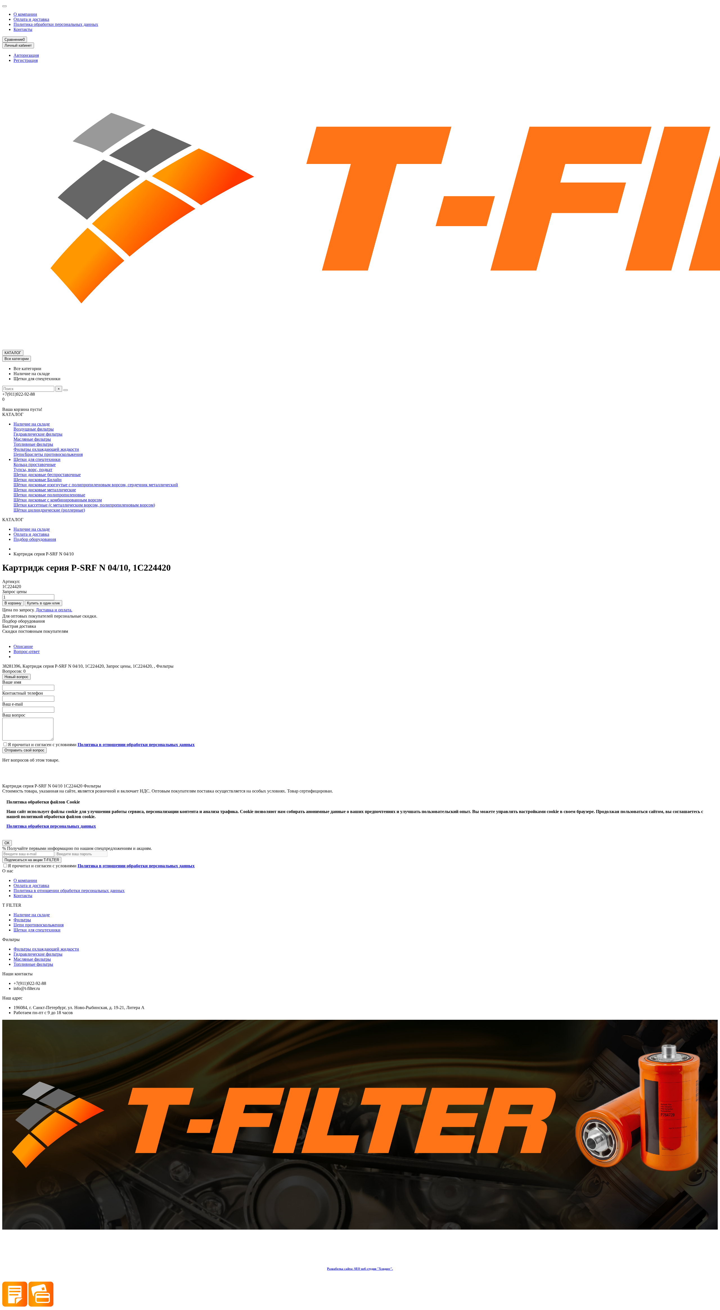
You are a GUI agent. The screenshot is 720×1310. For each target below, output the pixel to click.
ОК (7, 843)
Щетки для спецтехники (37, 459)
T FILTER (11, 905)
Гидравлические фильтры (38, 434)
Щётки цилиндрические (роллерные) (49, 510)
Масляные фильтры (32, 439)
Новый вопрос (16, 677)
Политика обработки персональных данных (56, 24)
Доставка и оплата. (54, 609)
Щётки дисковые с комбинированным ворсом (58, 500)
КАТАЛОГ (12, 353)
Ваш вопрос (13, 715)
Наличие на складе (32, 424)
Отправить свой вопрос (24, 750)
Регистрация (26, 60)
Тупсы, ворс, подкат (33, 469)
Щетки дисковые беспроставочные (47, 474)
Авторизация (26, 55)
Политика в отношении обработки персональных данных (69, 890)
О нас (7, 870)
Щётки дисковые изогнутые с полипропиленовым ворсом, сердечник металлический (96, 484)
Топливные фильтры (33, 444)
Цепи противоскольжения (39, 924)
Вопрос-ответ (27, 651)
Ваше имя (11, 682)
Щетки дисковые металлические (45, 489)
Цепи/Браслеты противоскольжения (48, 454)
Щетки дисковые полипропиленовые (49, 494)
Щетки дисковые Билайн (38, 479)
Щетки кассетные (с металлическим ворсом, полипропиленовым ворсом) (84, 505)
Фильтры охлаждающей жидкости (46, 449)
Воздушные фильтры (34, 429)
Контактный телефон (22, 693)
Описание (23, 646)
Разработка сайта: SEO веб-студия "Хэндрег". (360, 1268)
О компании (25, 14)
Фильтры (22, 919)
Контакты (23, 29)
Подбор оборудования (35, 539)
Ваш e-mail (12, 704)
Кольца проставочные (35, 464)
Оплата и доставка (31, 19)
